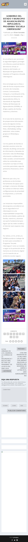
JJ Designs (15, 537)
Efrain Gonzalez (19, 32)
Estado (16, 35)
